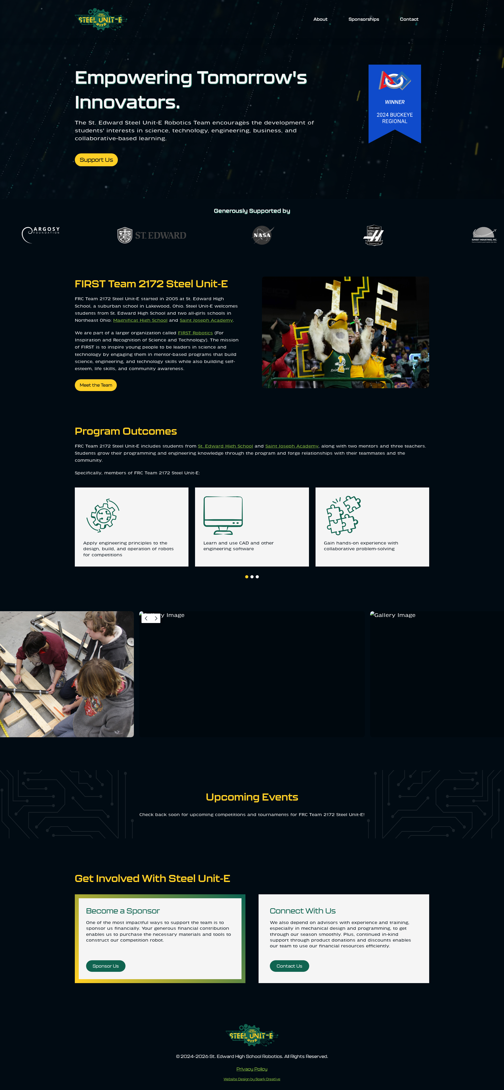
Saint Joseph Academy (206, 321)
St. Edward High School (225, 446)
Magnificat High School (140, 321)
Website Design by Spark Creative (252, 1079)
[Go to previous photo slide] (146, 618)
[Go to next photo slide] (155, 618)
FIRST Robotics (195, 333)
